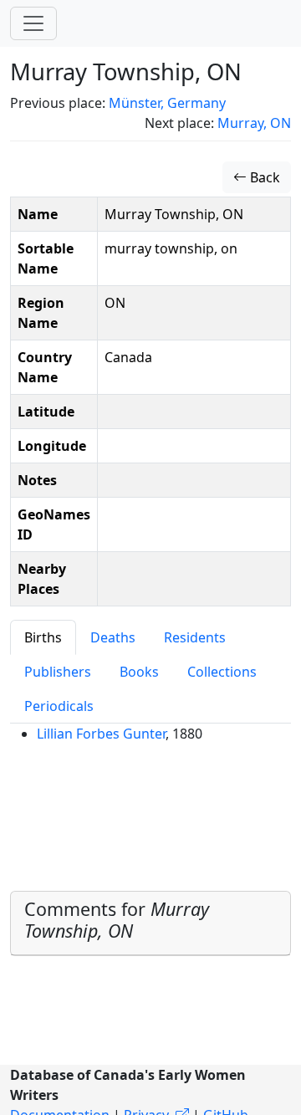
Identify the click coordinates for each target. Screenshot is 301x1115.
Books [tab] (139, 671)
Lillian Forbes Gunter (101, 733)
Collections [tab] (222, 671)
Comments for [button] (116, 920)
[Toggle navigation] (33, 23)
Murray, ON (254, 123)
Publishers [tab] (57, 671)
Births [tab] (43, 637)
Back (263, 177)
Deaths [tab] (112, 637)
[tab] (150, 924)
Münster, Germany (167, 103)
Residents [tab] (195, 637)
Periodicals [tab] (59, 706)
